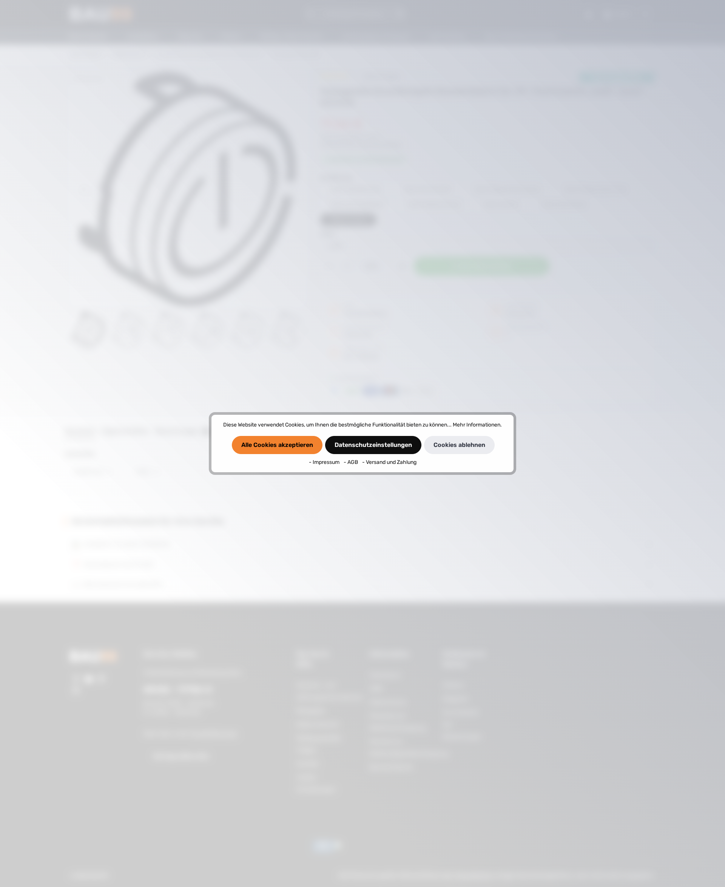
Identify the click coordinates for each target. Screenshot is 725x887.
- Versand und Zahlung (389, 462)
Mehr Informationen (476, 425)
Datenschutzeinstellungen (373, 444)
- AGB (351, 462)
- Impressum (325, 462)
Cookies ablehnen (459, 444)
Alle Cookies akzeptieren (277, 444)
